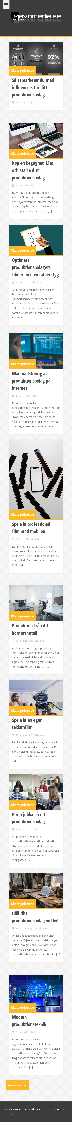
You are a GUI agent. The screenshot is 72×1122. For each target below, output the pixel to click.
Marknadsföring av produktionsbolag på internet (31, 380)
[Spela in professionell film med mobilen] (36, 479)
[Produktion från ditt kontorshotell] (36, 603)
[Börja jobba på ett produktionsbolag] (36, 791)
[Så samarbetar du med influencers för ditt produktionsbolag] (36, 58)
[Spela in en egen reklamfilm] (36, 697)
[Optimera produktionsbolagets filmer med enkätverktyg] (36, 240)
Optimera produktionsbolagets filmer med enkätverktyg (35, 267)
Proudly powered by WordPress (21, 1109)
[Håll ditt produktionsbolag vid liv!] (36, 890)
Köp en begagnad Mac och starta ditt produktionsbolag (33, 170)
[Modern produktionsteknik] (36, 993)
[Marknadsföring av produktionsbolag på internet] (36, 351)
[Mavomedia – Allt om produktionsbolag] (36, 17)
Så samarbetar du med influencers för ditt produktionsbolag (33, 87)
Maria (36, 102)
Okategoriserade (22, 70)
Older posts (19, 1085)
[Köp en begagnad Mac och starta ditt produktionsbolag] (36, 140)
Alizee (56, 1109)
